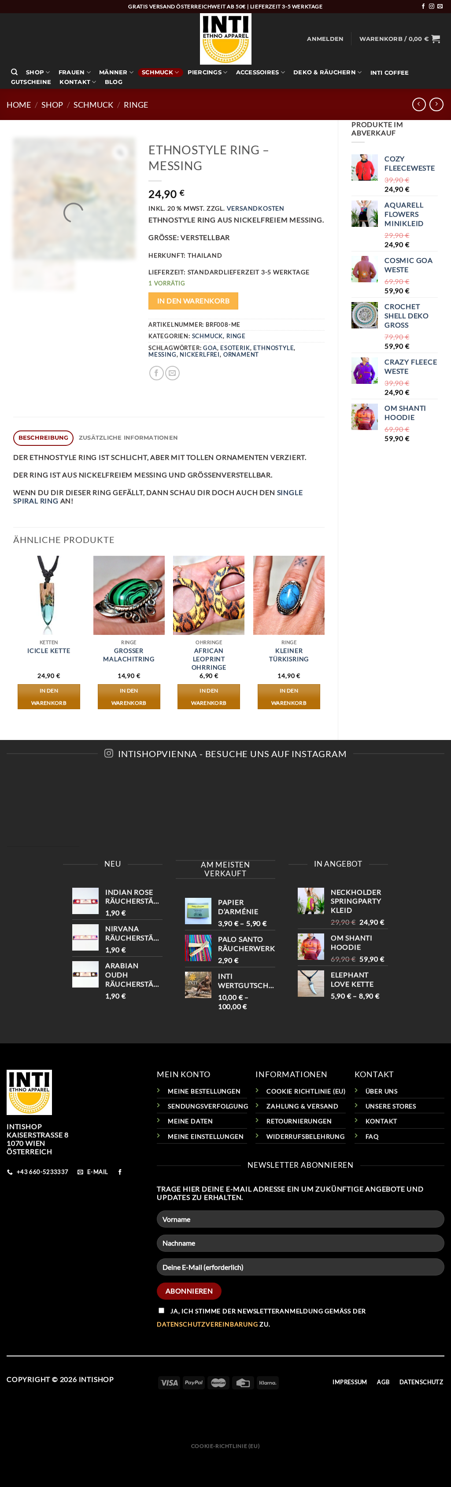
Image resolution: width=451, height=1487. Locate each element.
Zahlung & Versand (302, 1106)
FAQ (372, 1136)
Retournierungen (299, 1121)
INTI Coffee (389, 72)
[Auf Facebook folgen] (423, 7)
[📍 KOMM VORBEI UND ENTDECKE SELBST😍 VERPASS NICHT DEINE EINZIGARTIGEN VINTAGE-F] (225, 810)
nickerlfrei (200, 354)
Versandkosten (256, 208)
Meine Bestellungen (204, 1091)
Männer (113, 72)
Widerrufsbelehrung (305, 1136)
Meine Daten (190, 1121)
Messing (162, 354)
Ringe (136, 104)
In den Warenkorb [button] (49, 697)
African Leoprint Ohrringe (209, 659)
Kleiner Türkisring (289, 655)
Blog (113, 82)
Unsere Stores (391, 1106)
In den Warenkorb (193, 301)
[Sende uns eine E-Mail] (440, 7)
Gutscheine (31, 82)
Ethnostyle (273, 347)
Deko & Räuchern (324, 72)
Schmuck (157, 72)
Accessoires (257, 72)
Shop (35, 72)
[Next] (324, 640)
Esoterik (235, 347)
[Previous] (13, 640)
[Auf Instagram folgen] (431, 7)
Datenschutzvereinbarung (207, 1324)
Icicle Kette (48, 650)
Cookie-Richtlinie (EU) (225, 1446)
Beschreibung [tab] (43, 437)
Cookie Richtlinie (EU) (306, 1091)
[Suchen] (14, 72)
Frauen (72, 72)
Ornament (241, 354)
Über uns (382, 1091)
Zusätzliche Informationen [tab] (128, 437)
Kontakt (74, 82)
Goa (210, 347)
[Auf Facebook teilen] (156, 373)
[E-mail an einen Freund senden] (172, 373)
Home (19, 104)
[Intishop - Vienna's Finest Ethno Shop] (225, 39)
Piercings (205, 72)
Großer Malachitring (129, 655)
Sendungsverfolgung (208, 1106)
